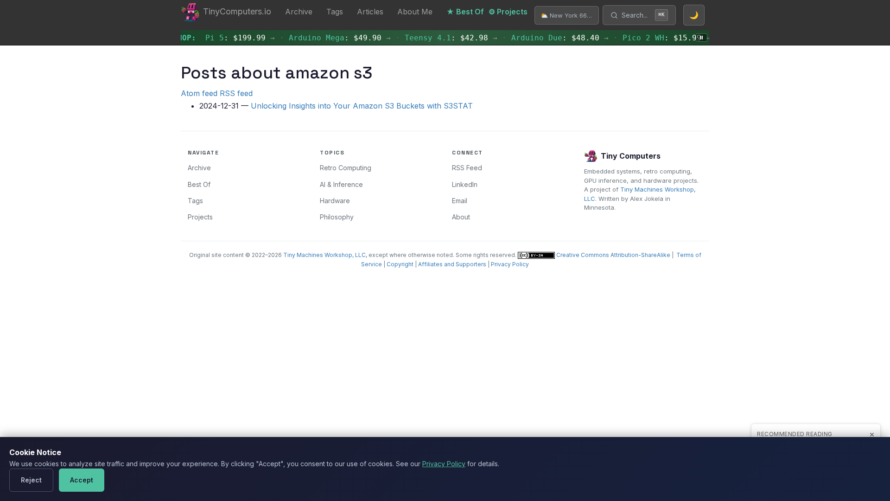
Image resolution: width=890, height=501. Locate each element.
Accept (81, 480)
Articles (370, 11)
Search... (643, 15)
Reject (31, 480)
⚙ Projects (508, 11)
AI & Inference (341, 184)
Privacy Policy (510, 264)
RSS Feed (467, 168)
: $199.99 (230, 37)
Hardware (335, 201)
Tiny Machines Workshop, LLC (324, 254)
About (461, 217)
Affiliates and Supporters (452, 264)
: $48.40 (549, 37)
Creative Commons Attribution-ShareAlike (612, 254)
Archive (298, 11)
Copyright (400, 264)
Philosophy (337, 217)
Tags (334, 11)
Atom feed (199, 93)
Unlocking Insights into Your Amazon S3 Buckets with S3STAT (362, 105)
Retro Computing (345, 168)
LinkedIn (464, 184)
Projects (200, 217)
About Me (414, 11)
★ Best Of (465, 11)
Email (459, 201)
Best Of (199, 184)
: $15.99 (656, 37)
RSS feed (236, 93)
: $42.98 (440, 37)
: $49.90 (330, 37)
